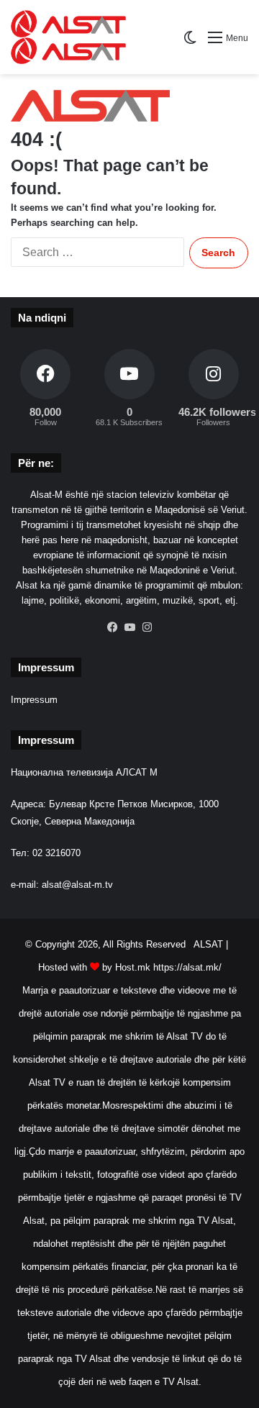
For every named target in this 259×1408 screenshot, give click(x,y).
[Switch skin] (190, 43)
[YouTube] (129, 627)
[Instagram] (146, 627)
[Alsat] (91, 37)
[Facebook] (112, 627)
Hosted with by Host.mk (94, 967)
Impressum (34, 699)
